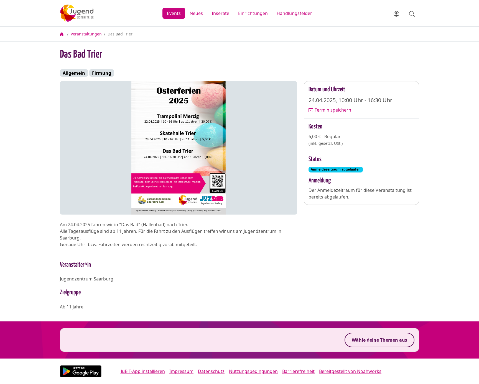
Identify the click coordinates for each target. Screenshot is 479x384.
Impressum (181, 371)
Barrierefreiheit (298, 371)
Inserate (220, 13)
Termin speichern (333, 110)
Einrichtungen (253, 13)
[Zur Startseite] (90, 13)
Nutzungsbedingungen (253, 371)
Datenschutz (211, 371)
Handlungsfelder (294, 13)
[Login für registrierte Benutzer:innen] (397, 13)
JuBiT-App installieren (143, 371)
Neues (196, 13)
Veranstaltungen (86, 34)
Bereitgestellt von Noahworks (350, 371)
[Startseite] (62, 34)
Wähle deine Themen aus (379, 340)
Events (174, 13)
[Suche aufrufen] (412, 13)
